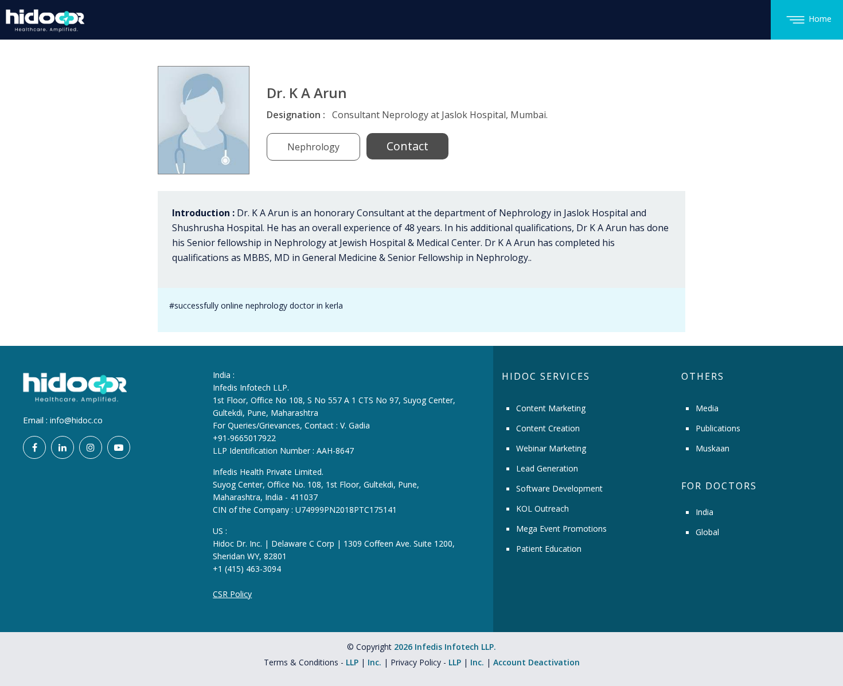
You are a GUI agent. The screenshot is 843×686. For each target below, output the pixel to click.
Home (820, 18)
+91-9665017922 (244, 437)
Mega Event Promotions (561, 528)
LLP (352, 662)
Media (707, 408)
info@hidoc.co (76, 420)
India (704, 511)
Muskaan (712, 448)
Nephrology (313, 147)
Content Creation (548, 428)
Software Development (559, 488)
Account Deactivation (536, 662)
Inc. (376, 662)
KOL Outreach (542, 508)
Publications (718, 428)
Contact (407, 146)
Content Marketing (551, 408)
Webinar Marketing (551, 448)
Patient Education (548, 548)
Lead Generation (547, 468)
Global (707, 532)
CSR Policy (232, 593)
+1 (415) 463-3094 (247, 568)
